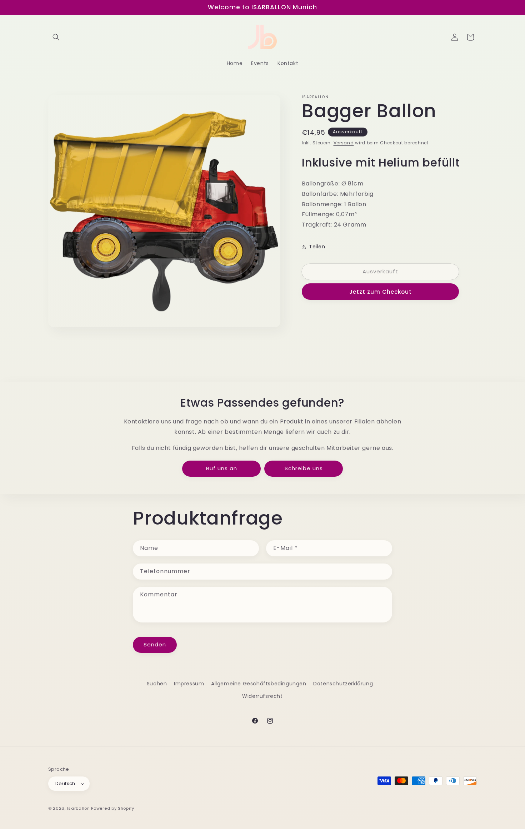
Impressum (189, 683)
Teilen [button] (317, 246)
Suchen (157, 683)
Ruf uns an (221, 468)
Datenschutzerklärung (343, 683)
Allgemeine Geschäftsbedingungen (258, 683)
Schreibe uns (304, 468)
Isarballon (78, 808)
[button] (56, 37)
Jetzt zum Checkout (380, 292)
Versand (344, 143)
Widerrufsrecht (262, 696)
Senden (155, 644)
